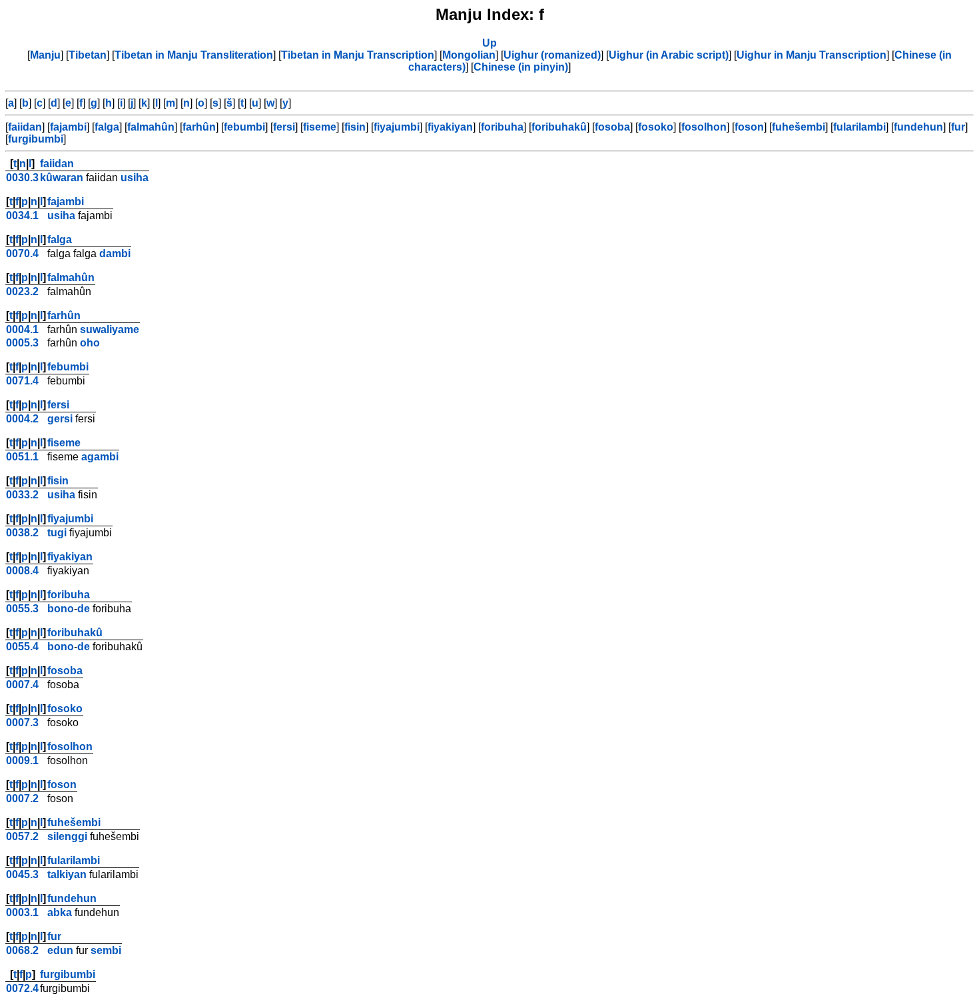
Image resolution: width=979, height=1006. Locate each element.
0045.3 (22, 874)
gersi (60, 418)
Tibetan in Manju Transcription (357, 55)
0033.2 (22, 494)
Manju (45, 55)
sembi (106, 950)
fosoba (612, 127)
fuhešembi (798, 127)
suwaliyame (109, 329)
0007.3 (22, 722)
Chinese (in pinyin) (521, 67)
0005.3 (22, 342)
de (83, 608)
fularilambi (859, 127)
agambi (100, 456)
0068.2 (22, 950)
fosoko (655, 127)
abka (59, 912)
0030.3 (22, 177)
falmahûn (150, 127)
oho (90, 342)
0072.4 (22, 988)
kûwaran (61, 177)
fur (958, 127)
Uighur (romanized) (552, 55)
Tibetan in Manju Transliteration (194, 55)
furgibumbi (35, 139)
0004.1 (22, 329)
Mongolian (468, 55)
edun (60, 950)
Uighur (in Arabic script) (669, 55)
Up (489, 43)
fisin (355, 127)
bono (60, 608)
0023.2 (22, 291)
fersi (284, 127)
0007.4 (22, 684)
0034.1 (22, 215)
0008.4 (22, 570)
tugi (57, 532)
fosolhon (704, 127)
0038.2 (22, 532)
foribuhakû (559, 127)
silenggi (67, 836)
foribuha (502, 127)
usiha (135, 177)
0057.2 (22, 836)
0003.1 (22, 912)
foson (749, 127)
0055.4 (22, 646)
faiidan (25, 127)
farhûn (199, 127)
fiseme (319, 127)
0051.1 (22, 456)
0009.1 (22, 760)
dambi (115, 253)
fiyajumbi (397, 127)
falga (107, 127)
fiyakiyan (450, 127)
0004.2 (22, 418)
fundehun (918, 127)
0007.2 (22, 798)
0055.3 (22, 608)
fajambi (68, 127)
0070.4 (22, 253)
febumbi (244, 127)
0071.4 (22, 380)
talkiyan (67, 874)
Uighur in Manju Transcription (811, 55)
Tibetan (88, 55)
